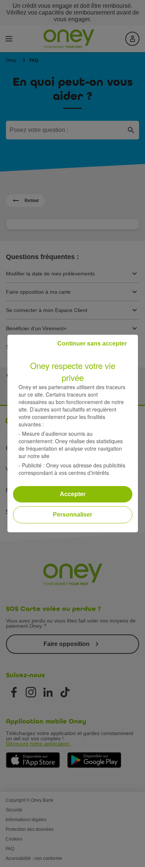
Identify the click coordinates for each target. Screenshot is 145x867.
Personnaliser (72, 514)
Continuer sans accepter (92, 343)
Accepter (73, 494)
